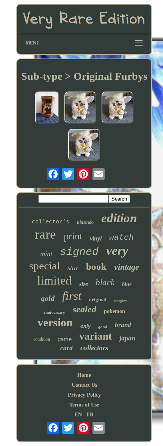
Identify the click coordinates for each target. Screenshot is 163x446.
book (96, 266)
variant (95, 336)
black (105, 282)
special (44, 265)
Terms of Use (84, 405)
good (102, 326)
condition (41, 339)
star (72, 268)
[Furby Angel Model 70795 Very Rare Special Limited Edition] (80, 108)
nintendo (85, 222)
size (83, 284)
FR (90, 415)
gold (48, 298)
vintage (126, 267)
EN (78, 415)
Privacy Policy (84, 395)
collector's (50, 222)
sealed (84, 309)
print (73, 236)
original (98, 299)
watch (121, 237)
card (66, 348)
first (72, 295)
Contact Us (84, 385)
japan (127, 338)
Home (84, 375)
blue (127, 284)
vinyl (96, 238)
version (55, 322)
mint (46, 254)
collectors (94, 348)
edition (119, 218)
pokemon (114, 311)
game (65, 339)
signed (79, 252)
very (117, 251)
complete (120, 301)
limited (54, 280)
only (85, 326)
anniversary (54, 312)
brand (123, 325)
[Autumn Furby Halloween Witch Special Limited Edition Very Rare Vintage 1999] (47, 108)
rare (45, 234)
